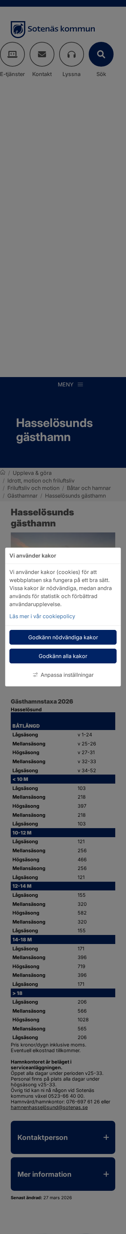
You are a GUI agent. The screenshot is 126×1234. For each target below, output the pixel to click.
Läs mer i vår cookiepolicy (42, 616)
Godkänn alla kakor (63, 656)
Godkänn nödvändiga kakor (63, 637)
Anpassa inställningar (67, 674)
